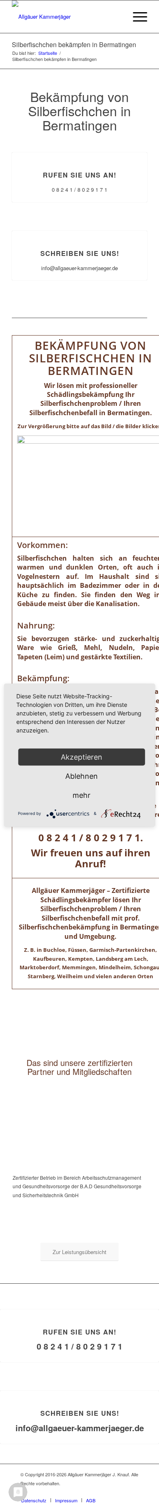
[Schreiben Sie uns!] (80, 231)
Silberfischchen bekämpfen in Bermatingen (74, 44)
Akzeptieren (81, 756)
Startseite (47, 53)
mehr (82, 795)
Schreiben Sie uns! (79, 253)
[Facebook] (132, 1492)
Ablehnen (81, 775)
